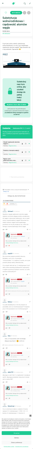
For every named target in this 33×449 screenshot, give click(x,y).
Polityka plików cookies (9, 446)
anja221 (22, 281)
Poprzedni (24, 12)
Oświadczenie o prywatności (21, 446)
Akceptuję (16, 433)
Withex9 (23, 236)
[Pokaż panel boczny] (29, 3)
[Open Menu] (3, 3)
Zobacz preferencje (16, 442)
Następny (28, 12)
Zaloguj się (6, 191)
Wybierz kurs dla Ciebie (16, 105)
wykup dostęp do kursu (12, 243)
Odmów (16, 438)
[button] (30, 416)
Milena (22, 318)
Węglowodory (13, 146)
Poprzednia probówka (17, 177)
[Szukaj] (25, 3)
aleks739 (23, 389)
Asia (22, 355)
